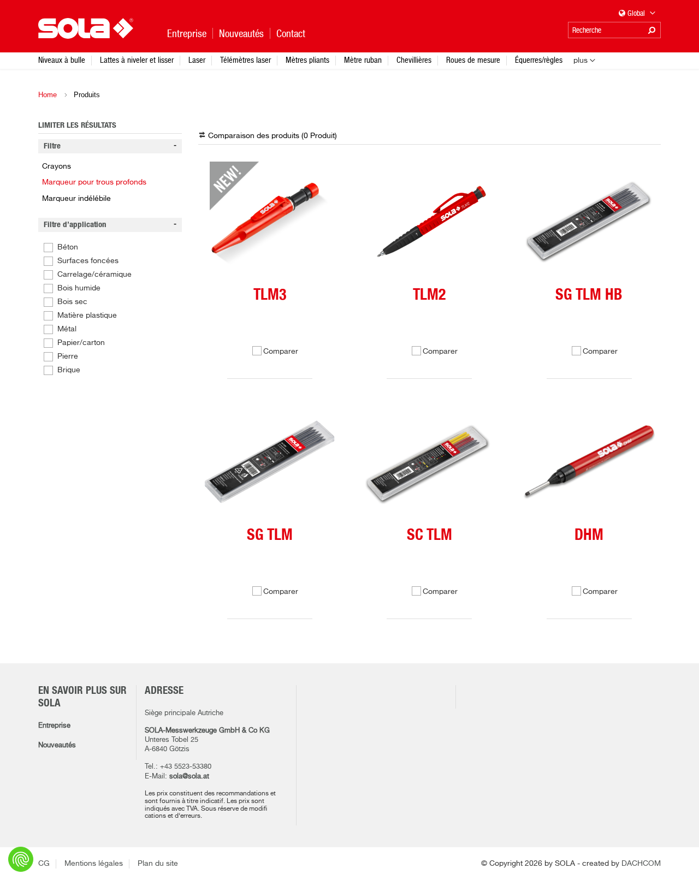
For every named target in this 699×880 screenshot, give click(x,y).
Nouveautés (57, 745)
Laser (196, 59)
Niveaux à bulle (61, 59)
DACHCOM (641, 863)
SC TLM (429, 535)
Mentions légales (93, 863)
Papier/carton (81, 343)
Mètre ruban (363, 59)
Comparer (280, 351)
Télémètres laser (245, 59)
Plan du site (158, 863)
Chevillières (413, 59)
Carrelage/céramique (94, 274)
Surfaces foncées (88, 261)
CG (44, 863)
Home (47, 95)
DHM (588, 535)
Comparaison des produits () (272, 136)
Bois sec (72, 302)
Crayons (56, 166)
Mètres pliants (307, 59)
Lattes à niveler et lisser (137, 59)
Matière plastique (87, 315)
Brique (68, 370)
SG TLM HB (589, 295)
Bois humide (78, 288)
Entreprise (54, 725)
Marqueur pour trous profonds (94, 182)
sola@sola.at (189, 776)
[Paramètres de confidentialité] (20, 859)
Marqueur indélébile (76, 199)
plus (580, 60)
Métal (66, 329)
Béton (67, 247)
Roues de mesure (473, 59)
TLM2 (429, 295)
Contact (290, 33)
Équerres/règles (538, 59)
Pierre (67, 356)
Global (637, 13)
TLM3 (269, 295)
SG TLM (270, 535)
